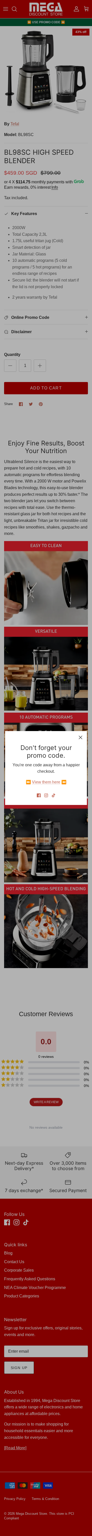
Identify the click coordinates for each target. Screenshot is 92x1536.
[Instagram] (46, 795)
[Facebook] (39, 795)
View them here (46, 782)
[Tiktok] (53, 795)
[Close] (80, 737)
